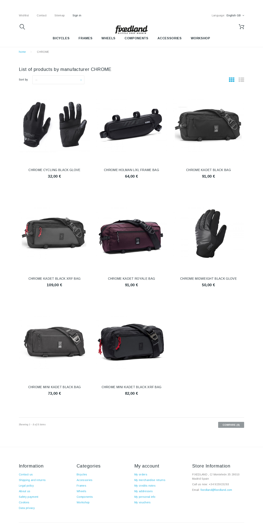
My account (146, 465)
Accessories (169, 38)
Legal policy (26, 485)
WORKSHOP (200, 38)
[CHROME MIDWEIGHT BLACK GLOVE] (208, 234)
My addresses (143, 491)
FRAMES (85, 38)
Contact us (26, 474)
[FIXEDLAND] (131, 29)
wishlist (24, 15)
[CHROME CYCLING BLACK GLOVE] (54, 125)
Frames (81, 485)
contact (42, 15)
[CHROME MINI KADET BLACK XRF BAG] (131, 342)
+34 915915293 (219, 484)
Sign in (77, 15)
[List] (241, 80)
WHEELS (108, 38)
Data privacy (27, 508)
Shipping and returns (32, 480)
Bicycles (82, 474)
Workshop (83, 502)
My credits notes (145, 485)
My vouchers (142, 502)
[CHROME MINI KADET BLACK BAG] (54, 342)
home (22, 51)
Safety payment (28, 496)
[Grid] (232, 80)
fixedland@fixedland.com (216, 489)
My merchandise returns (149, 480)
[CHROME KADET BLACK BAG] (208, 125)
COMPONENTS (136, 38)
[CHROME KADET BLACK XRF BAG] (54, 234)
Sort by (23, 79)
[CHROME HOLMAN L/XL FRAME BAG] (131, 125)
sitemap (59, 15)
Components (85, 496)
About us (24, 491)
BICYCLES (61, 38)
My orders (140, 474)
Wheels (81, 491)
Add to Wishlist (54, 186)
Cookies (24, 502)
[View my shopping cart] (241, 26)
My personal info (144, 496)
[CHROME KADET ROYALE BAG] (131, 234)
